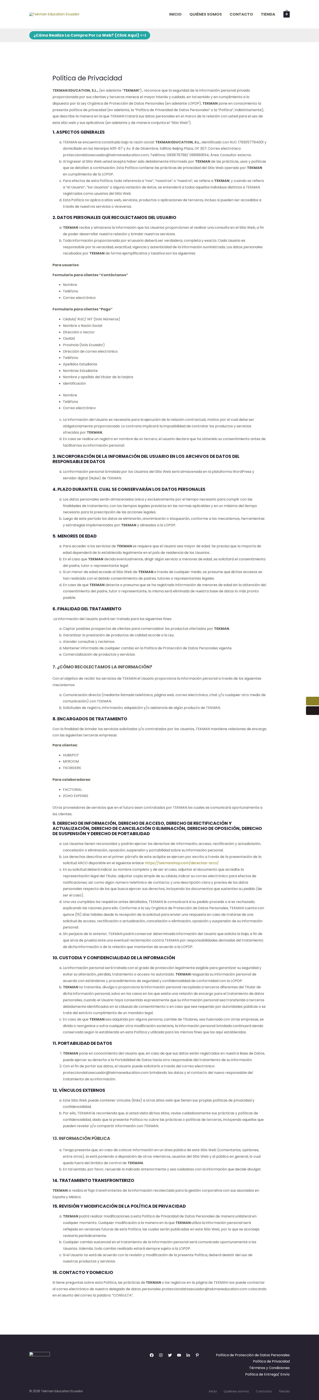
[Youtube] (179, 1355)
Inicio (175, 14)
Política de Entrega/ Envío (267, 1374)
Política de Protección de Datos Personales (253, 1355)
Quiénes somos (205, 14)
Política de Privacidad (271, 1361)
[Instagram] (161, 1355)
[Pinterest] (197, 1355)
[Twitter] (170, 1355)
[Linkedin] (188, 1355)
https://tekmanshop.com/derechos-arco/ (182, 862)
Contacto (241, 14)
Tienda (268, 14)
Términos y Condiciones (269, 1367)
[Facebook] (152, 1355)
